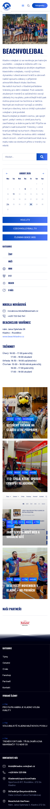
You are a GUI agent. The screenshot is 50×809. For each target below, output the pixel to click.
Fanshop (7, 675)
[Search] (42, 156)
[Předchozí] (7, 173)
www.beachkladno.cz (13, 336)
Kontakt (6, 687)
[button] (23, 5)
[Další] (43, 173)
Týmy (5, 656)
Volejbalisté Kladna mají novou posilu (25, 725)
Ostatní (6, 663)
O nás (5, 669)
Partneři (7, 681)
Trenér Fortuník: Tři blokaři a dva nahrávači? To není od (22, 743)
